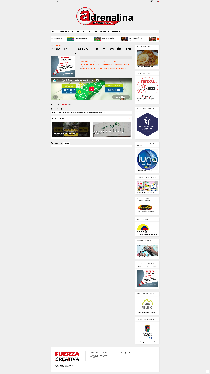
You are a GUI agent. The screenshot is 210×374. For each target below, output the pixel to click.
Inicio (55, 31)
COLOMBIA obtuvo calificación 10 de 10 (65, 133)
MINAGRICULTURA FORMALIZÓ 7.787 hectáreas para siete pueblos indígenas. (103, 68)
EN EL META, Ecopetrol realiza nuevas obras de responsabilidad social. (101, 62)
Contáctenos (75, 31)
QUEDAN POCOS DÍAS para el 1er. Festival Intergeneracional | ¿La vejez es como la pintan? (67, 39)
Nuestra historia (64, 31)
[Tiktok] (57, 1)
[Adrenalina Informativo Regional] (105, 27)
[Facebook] (51, 1)
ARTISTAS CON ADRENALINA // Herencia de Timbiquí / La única (149, 38)
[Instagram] (54, 1)
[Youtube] (61, 1)
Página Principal (94, 352)
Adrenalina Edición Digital (90, 31)
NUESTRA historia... (104, 359)
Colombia (58, 45)
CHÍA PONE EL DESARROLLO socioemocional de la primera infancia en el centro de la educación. (94, 38)
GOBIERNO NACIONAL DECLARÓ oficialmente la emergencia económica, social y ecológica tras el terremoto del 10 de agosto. (121, 37)
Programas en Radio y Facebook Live (110, 31)
